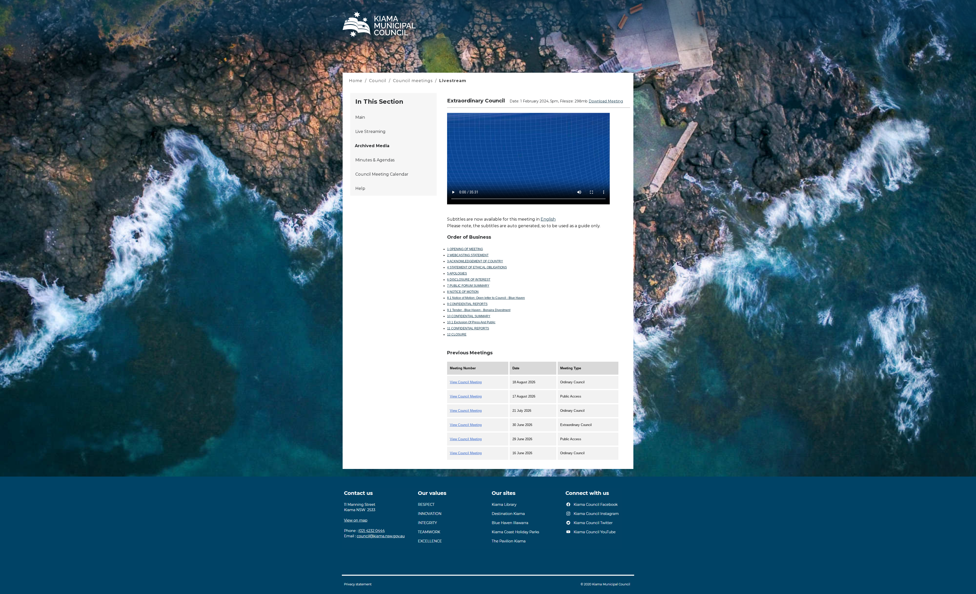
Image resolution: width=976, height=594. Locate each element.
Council (378, 80)
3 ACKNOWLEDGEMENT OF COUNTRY (475, 261)
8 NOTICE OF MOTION (463, 292)
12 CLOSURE (456, 334)
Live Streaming (370, 131)
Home (356, 80)
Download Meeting (606, 101)
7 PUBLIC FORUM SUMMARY (468, 285)
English (548, 219)
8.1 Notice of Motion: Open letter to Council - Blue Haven (486, 298)
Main (360, 117)
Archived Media (372, 145)
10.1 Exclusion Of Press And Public (471, 322)
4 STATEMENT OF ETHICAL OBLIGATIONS (477, 267)
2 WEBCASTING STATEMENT (468, 255)
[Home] (379, 37)
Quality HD (580, 175)
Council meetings (413, 80)
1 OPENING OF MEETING (465, 249)
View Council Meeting (466, 382)
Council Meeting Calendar (381, 174)
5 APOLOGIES (457, 273)
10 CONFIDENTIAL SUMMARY (468, 316)
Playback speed (584, 182)
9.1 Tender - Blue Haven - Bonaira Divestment (478, 310)
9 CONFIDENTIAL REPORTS (467, 304)
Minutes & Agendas (374, 160)
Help (360, 188)
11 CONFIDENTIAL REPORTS (468, 328)
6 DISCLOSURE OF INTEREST (468, 279)
